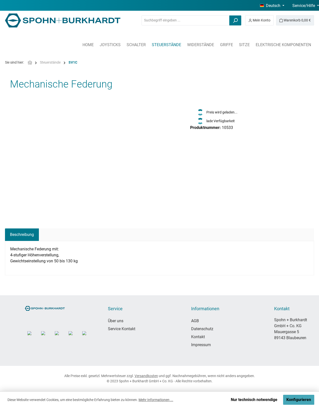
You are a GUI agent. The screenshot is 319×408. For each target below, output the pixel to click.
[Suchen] (235, 20)
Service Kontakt (121, 328)
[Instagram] (33, 336)
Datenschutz (202, 328)
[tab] (22, 234)
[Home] (30, 62)
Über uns (115, 320)
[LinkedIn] (74, 336)
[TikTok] (60, 336)
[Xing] (87, 336)
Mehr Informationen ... (156, 400)
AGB (195, 320)
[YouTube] (46, 336)
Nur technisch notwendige (254, 399)
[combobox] (186, 20)
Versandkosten (146, 376)
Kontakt (198, 336)
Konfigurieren (298, 399)
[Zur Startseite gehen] (62, 20)
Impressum (201, 344)
